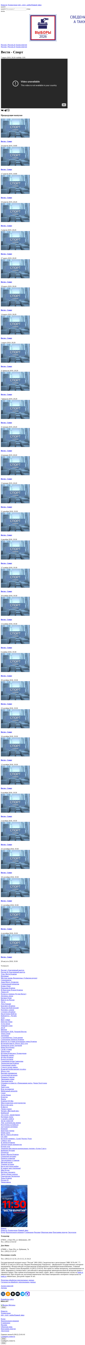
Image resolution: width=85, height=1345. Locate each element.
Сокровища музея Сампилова (12, 1061)
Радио (3, 1232)
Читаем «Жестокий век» (10, 1111)
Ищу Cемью (5, 1020)
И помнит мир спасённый (11, 1168)
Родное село (5, 1146)
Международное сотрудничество (13, 1103)
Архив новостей (7, 1286)
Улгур (3, 1002)
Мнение (4, 1030)
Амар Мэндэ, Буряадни (9, 982)
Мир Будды (5, 1170)
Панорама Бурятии (8, 988)
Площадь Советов (7, 1077)
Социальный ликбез (8, 1065)
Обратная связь (46, 1232)
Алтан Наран (6, 1095)
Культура (4, 1097)
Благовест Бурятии (8, 1006)
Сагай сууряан (6, 1049)
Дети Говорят (6, 1004)
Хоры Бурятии (6, 1178)
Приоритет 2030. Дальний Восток (14, 1031)
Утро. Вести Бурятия (9, 974)
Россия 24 (11, 45)
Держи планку (6, 1109)
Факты (3, 1099)
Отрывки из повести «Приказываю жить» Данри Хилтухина (24, 1083)
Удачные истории (7, 1164)
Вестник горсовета (8, 1172)
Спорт (3, 1093)
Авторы (4, 1288)
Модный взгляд (7, 1162)
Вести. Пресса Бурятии (9, 1135)
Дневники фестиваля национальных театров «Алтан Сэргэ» (23, 1148)
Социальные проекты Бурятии (12, 1039)
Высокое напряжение (9, 1073)
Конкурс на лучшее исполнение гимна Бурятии (19, 1041)
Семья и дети (6, 1140)
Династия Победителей (10, 1008)
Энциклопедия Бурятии (10, 1063)
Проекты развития (8, 1158)
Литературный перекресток (11, 1144)
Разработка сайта (7, 1299)
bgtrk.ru (80, 1272)
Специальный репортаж (10, 984)
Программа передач (60, 1232)
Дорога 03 (5, 992)
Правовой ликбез (7, 1055)
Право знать (5, 1133)
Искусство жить (7, 1105)
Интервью (5, 976)
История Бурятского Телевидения (13, 1053)
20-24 (3, 1028)
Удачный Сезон (7, 1026)
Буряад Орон (6, 986)
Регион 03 (5, 1180)
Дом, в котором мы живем (11, 1123)
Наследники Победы (9, 1014)
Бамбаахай (5, 1113)
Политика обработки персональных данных (17, 1280)
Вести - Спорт (6, 141)
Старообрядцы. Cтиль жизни (12, 1037)
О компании (29, 1232)
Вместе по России (7, 1000)
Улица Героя (5, 1033)
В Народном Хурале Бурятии (12, 990)
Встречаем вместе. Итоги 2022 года (14, 1043)
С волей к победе (7, 1119)
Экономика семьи (7, 1079)
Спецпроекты (6, 980)
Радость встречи (7, 1059)
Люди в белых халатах (9, 1174)
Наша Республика (7, 1047)
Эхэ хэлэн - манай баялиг (10, 1115)
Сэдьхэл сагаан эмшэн (9, 1067)
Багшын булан (6, 998)
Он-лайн (4, 1137)
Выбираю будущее (8, 1150)
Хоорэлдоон (5, 1051)
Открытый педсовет (8, 1156)
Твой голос (5, 1087)
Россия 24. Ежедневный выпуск (13, 972)
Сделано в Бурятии (8, 1012)
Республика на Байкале (9, 1125)
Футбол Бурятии (7, 1057)
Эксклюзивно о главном (10, 1160)
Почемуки (5, 1152)
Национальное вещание (15, 1232)
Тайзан (3, 1085)
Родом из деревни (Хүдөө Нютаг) (13, 994)
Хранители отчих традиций (11, 1045)
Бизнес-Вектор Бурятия (10, 1154)
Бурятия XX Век (7, 1101)
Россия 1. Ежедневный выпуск (12, 970)
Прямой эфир (30, 5)
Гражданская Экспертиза (10, 1176)
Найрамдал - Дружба (9, 1016)
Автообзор (5, 1035)
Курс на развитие (7, 1089)
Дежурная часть (7, 1081)
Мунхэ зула (5, 1071)
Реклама (37, 1232)
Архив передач (21, 45)
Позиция (4, 1129)
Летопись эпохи (7, 996)
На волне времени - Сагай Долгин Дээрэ (16, 1138)
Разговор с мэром (7, 1010)
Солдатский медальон (9, 1075)
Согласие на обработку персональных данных (18, 1282)
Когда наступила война (9, 1166)
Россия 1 (4, 45)
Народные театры (7, 1131)
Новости (4, 5)
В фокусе (4, 1107)
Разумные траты (7, 1117)
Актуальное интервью (9, 1127)
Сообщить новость (8, 1336)
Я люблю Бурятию (8, 1142)
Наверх (3, 1228)
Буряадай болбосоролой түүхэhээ (13, 1069)
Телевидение (13, 5)
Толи (3, 1018)
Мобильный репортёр (9, 1091)
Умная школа (6, 1182)
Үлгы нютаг (5, 1024)
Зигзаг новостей (7, 1121)
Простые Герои (6, 1022)
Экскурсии (72, 1232)
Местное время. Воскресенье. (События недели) (19, 978)
